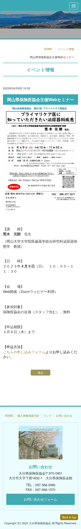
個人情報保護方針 (28, 416)
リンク (47, 416)
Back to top (69, 517)
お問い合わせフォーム (40, 499)
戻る (40, 373)
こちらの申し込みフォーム (24, 351)
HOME (48, 49)
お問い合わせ (64, 416)
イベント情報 (66, 49)
